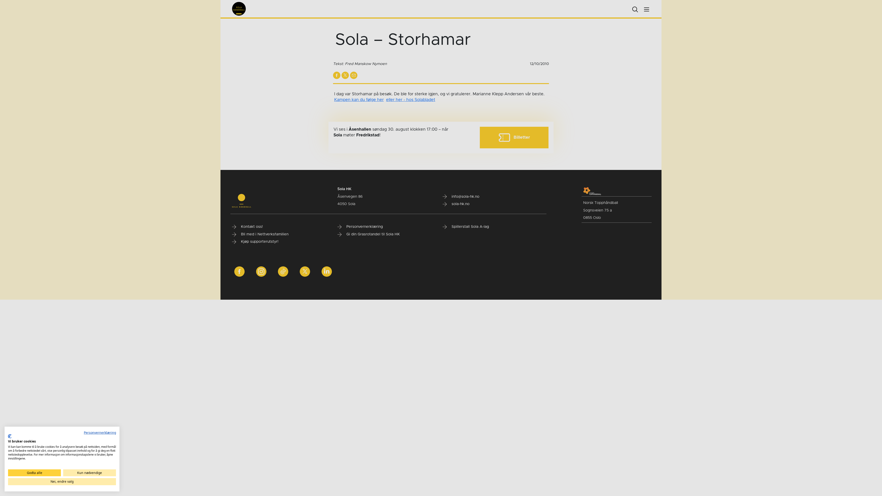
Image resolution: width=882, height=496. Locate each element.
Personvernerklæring (100, 432)
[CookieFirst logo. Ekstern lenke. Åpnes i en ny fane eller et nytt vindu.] (9, 436)
